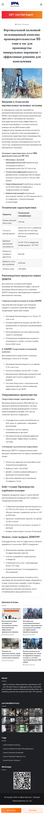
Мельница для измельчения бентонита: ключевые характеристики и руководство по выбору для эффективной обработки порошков (32, 626)
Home (18, 24)
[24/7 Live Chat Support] (22, 14)
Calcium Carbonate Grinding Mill (13, 752)
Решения (25, 24)
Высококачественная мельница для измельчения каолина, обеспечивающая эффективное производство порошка (10, 626)
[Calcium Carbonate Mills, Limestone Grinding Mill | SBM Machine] (15, 4)
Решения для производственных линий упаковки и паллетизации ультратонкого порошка (11, 654)
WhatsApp (33, 810)
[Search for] (41, 5)
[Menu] (3, 5)
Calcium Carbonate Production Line (14, 756)
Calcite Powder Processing (11, 745)
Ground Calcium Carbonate (11, 760)
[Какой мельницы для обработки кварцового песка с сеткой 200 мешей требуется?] (22, 720)
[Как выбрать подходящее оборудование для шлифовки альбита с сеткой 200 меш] (22, 712)
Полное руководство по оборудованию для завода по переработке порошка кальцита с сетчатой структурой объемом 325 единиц (32, 656)
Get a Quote (11, 810)
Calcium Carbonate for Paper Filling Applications (18, 749)
